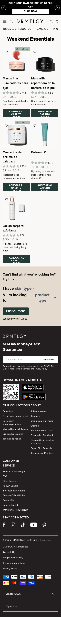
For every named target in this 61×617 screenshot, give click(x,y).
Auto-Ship (8, 411)
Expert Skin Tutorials (41, 448)
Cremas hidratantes (13, 434)
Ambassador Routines (42, 453)
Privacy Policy (10, 568)
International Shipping (14, 490)
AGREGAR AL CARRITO (16, 113)
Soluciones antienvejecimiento (12, 422)
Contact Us (8, 500)
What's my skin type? (15, 319)
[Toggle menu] (5, 21)
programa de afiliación (42, 421)
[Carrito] (56, 21)
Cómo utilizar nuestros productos (42, 441)
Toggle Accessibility (13, 557)
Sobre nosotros (38, 411)
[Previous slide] (3, 7)
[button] (34, 387)
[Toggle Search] (11, 21)
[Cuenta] (51, 21)
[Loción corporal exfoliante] (16, 208)
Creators (34, 426)
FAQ (5, 476)
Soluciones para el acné (15, 416)
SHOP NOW (30, 11)
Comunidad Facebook (41, 435)
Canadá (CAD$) (13, 594)
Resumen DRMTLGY (41, 430)
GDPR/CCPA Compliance (15, 547)
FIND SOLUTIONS (15, 311)
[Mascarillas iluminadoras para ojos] (16, 61)
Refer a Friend (10, 505)
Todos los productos (17, 29)
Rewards (35, 416)
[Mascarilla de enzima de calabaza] (16, 134)
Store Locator (10, 481)
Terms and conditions (14, 563)
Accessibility (9, 552)
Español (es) (12, 606)
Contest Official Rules (14, 495)
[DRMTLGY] (30, 21)
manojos (42, 29)
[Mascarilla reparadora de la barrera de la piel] (44, 61)
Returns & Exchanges (14, 471)
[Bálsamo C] (44, 134)
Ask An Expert (10, 486)
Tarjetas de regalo (12, 439)
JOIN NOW (48, 359)
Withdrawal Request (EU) (15, 510)
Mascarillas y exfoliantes (15, 429)
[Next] (57, 7)
